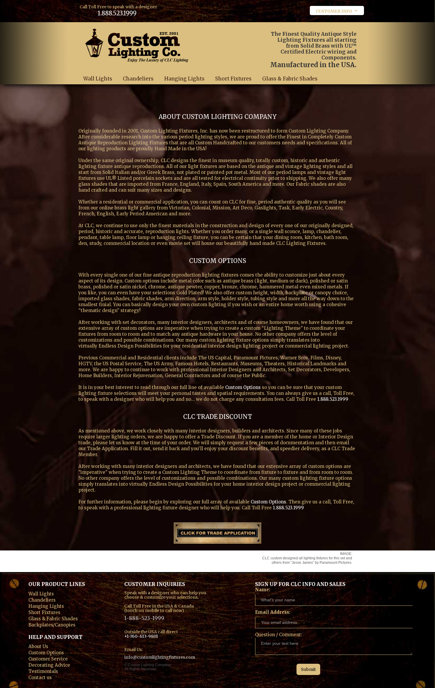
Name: (262, 589)
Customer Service (48, 658)
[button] (337, 10)
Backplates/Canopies (51, 624)
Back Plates (97, 97)
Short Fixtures (233, 78)
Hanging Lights (184, 78)
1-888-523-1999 (144, 618)
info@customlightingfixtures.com (159, 657)
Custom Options (243, 387)
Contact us (40, 677)
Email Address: (272, 612)
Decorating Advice (49, 664)
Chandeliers (138, 78)
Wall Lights (97, 78)
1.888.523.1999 (117, 13)
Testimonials (43, 670)
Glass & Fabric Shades (290, 78)
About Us (38, 646)
